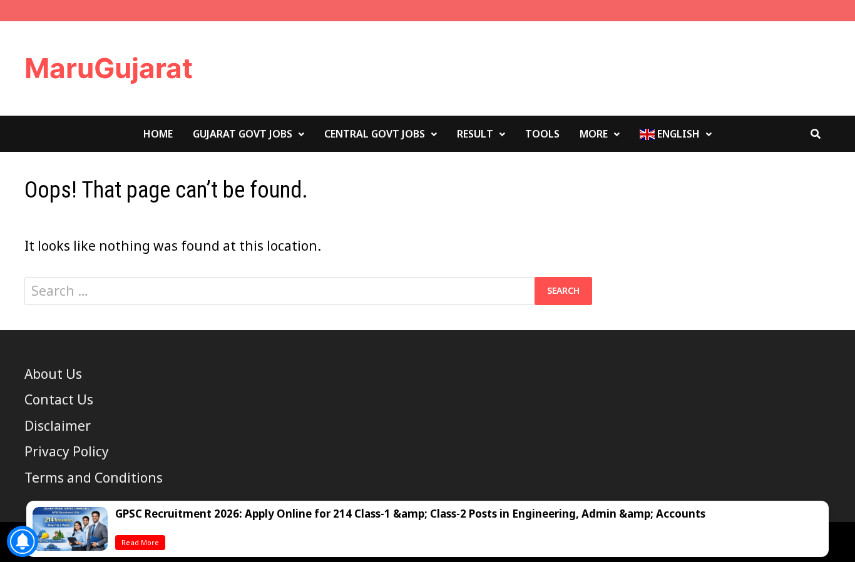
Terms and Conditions (93, 477)
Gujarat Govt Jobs (242, 134)
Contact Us (58, 399)
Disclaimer (57, 425)
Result (475, 134)
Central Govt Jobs (374, 134)
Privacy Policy (66, 451)
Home (158, 134)
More (594, 134)
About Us (53, 374)
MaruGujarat (108, 68)
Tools (542, 134)
